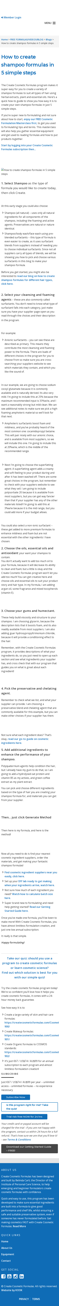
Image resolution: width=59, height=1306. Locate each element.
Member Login (12, 17)
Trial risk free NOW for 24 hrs (24, 1116)
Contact (6, 1260)
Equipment (7, 1254)
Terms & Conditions (19, 1139)
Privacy (24, 1299)
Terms (36, 1299)
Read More (19, 1226)
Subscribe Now (15, 1097)
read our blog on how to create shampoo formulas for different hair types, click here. (28, 280)
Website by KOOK (11, 1290)
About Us (6, 1248)
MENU (48, 23)
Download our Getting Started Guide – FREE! (28, 1148)
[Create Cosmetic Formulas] (29, 9)
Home (4, 39)
